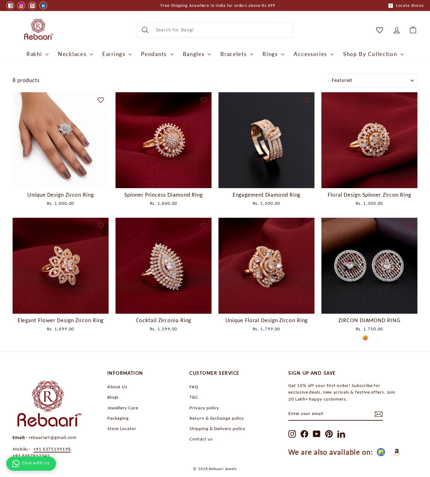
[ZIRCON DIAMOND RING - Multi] (365, 338)
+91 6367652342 (31, 455)
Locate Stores (410, 5)
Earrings (114, 54)
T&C (194, 397)
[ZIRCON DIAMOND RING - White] (374, 338)
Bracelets (234, 54)
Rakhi (35, 54)
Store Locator (121, 428)
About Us (117, 387)
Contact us (201, 439)
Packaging (118, 418)
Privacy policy (204, 408)
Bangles (195, 54)
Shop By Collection (371, 54)
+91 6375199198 (52, 449)
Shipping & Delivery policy (217, 428)
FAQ (194, 387)
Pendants (154, 54)
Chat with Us (36, 463)
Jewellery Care (122, 408)
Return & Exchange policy (217, 418)
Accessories (311, 54)
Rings (271, 54)
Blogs (113, 397)
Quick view (60, 180)
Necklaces (73, 54)
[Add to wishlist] (100, 100)
